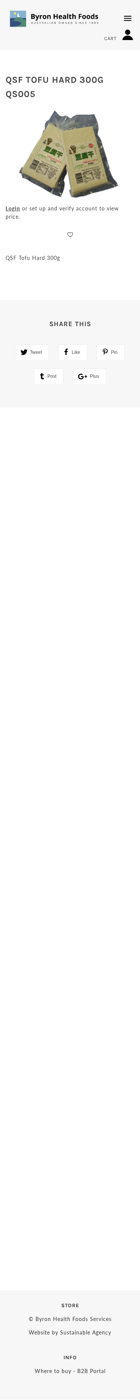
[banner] (54, 18)
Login (13, 208)
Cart (111, 38)
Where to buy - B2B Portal (70, 1371)
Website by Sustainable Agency (70, 1332)
